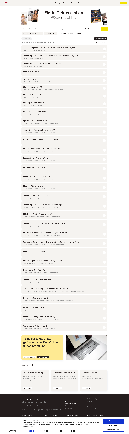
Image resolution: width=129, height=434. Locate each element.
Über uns (89, 401)
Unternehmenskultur (92, 409)
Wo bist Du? (14, 3)
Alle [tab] (97, 42)
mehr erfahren (27, 388)
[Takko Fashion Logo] (5, 3)
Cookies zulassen (113, 421)
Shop (66, 401)
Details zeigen (82, 431)
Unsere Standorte (92, 404)
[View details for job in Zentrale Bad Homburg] (104, 215)
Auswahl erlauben (113, 425)
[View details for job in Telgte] (104, 131)
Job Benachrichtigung (101, 38)
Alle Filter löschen (27, 38)
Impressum (68, 408)
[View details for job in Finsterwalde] (104, 206)
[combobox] (40, 29)
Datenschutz (69, 406)
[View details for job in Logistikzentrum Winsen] (104, 308)
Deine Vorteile (91, 406)
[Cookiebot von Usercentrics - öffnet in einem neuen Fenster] (12, 431)
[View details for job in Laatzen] (104, 262)
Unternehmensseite (71, 403)
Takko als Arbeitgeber (69, 3)
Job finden (123, 3)
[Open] (82, 29)
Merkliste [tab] (104, 42)
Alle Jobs (67, 399)
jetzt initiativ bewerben (29, 357)
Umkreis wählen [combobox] (89, 29)
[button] (32, 33)
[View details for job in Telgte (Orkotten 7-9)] (104, 290)
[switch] (46, 431)
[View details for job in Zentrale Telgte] (104, 112)
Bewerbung (81, 3)
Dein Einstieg (56, 3)
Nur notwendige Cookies (113, 429)
